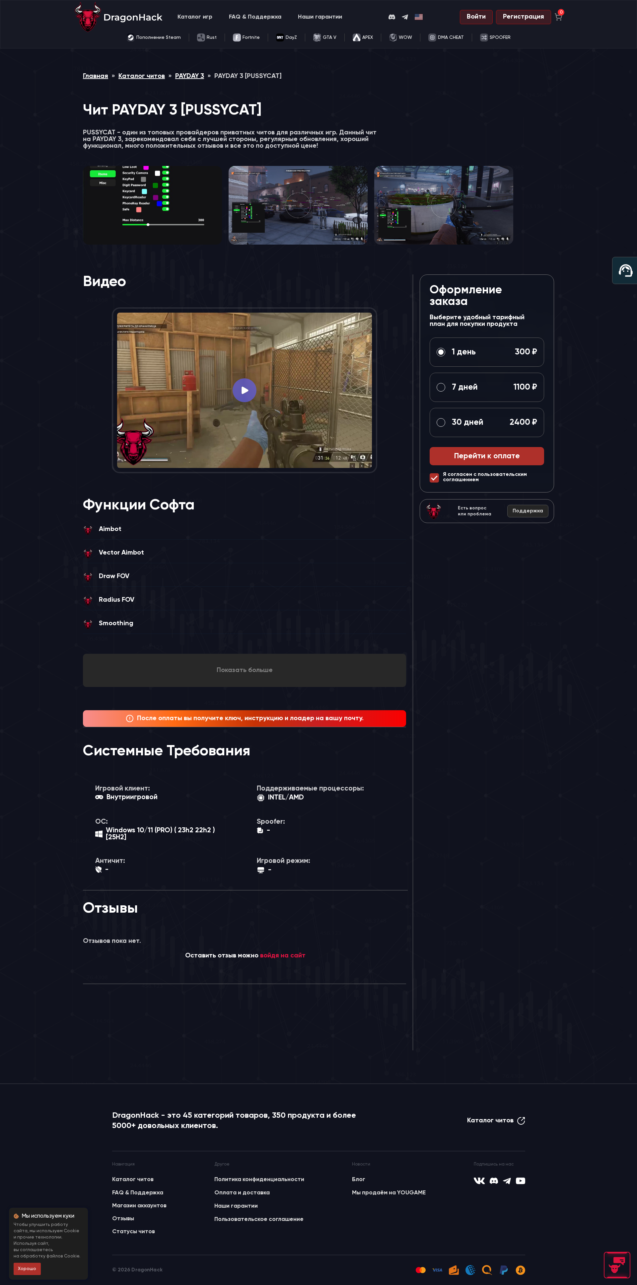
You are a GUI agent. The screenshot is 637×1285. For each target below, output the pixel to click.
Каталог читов (141, 76)
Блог (358, 1179)
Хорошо (27, 1268)
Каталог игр (194, 17)
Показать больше (245, 670)
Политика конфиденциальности (259, 1179)
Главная (95, 76)
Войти (476, 17)
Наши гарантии (320, 17)
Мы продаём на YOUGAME (389, 1193)
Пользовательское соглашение (259, 1219)
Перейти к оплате (487, 456)
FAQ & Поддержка (255, 17)
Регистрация (523, 17)
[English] (419, 17)
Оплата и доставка (242, 1193)
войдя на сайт (283, 955)
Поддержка (528, 511)
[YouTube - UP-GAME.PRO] (520, 1180)
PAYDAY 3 (189, 76)
